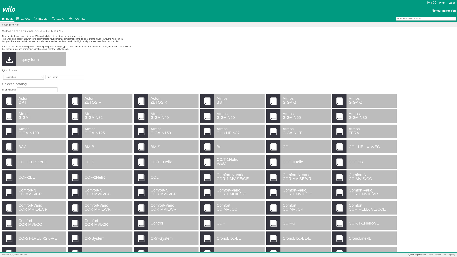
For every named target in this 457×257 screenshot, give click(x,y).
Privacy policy (449, 255)
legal (431, 255)
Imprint (438, 255)
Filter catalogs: (9, 90)
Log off (452, 3)
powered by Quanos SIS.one (14, 255)
